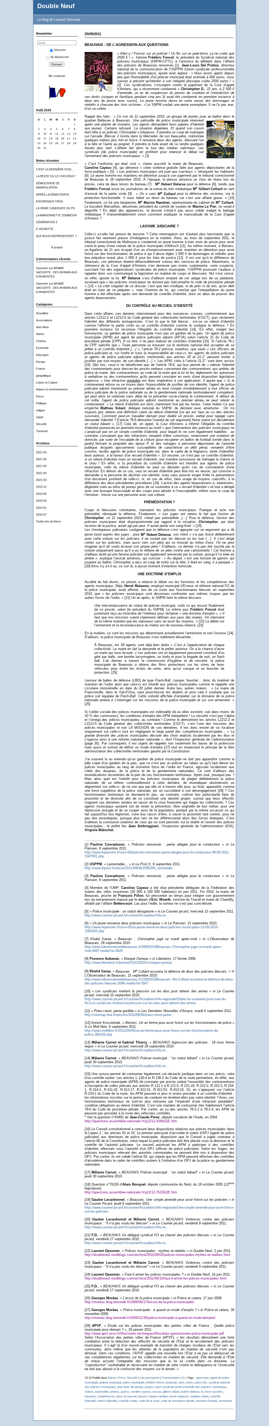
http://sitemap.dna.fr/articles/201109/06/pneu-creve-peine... (129, 1015)
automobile (101, 1391)
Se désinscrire (59, 57)
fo (202, 1391)
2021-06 (41, 459)
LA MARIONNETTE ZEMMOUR (56, 215)
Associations (44, 320)
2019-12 (41, 486)
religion (40, 410)
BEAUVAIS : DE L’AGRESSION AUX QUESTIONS (126, 45)
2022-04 (41, 452)
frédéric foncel (155, 1382)
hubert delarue (190, 1391)
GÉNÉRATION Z (47, 222)
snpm (189, 1382)
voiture (89, 1391)
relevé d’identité (107, 1400)
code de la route (149, 1400)
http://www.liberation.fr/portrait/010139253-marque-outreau (128, 962)
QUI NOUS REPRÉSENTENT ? (56, 236)
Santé (39, 417)
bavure (142, 1396)
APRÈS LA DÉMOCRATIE (52, 194)
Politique (41, 403)
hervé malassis (179, 1396)
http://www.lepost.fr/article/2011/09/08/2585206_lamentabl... (130, 868)
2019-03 (41, 500)
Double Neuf (56, 6)
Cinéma (41, 341)
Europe (40, 361)
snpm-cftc (200, 1382)
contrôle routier (127, 1400)
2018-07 (41, 514)
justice (125, 1391)
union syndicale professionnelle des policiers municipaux (190, 1386)
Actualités (42, 313)
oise (181, 1382)
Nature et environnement (52, 389)
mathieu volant (199, 1396)
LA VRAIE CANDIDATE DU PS (55, 208)
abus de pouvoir (126, 1396)
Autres (40, 333)
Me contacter (57, 75)
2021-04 (41, 473)
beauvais (171, 1382)
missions (90, 1396)
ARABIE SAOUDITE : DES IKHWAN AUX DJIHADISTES (56, 272)
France (40, 368)
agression (202, 1377)
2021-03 (41, 479)
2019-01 (41, 507)
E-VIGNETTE (44, 228)
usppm (148, 1386)
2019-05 (41, 493)
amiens (114, 1391)
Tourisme (42, 431)
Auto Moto (42, 327)
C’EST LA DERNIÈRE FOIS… (55, 169)
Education (42, 354)
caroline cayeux (141, 1391)
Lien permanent (149, 1377)
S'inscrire (60, 49)
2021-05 (41, 466)
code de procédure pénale (177, 1400)
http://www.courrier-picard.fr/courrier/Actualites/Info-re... (127, 915)
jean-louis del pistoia (130, 1386)
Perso (40, 396)
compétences (106, 1396)
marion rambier (158, 1396)
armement (225, 1400)
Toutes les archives (48, 521)
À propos (57, 247)
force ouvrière (214, 1391)
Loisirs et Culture (47, 382)
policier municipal (110, 1382)
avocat (156, 1391)
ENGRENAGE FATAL (49, 201)
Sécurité (41, 424)
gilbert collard (171, 1391)
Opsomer (42, 268)
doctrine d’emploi (206, 1400)
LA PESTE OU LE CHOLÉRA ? (55, 176)
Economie (42, 347)
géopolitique (43, 375)
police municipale (133, 1382)
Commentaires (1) (173, 1377)
